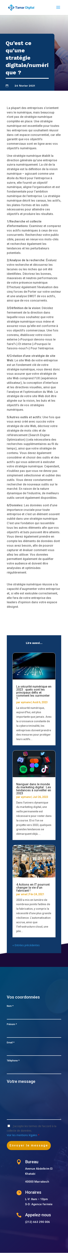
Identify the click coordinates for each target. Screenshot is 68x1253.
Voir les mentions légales (22, 1135)
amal (24, 894)
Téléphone (13, 1060)
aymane (26, 702)
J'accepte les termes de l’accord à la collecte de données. (31, 1130)
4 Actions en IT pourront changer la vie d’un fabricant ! (33, 887)
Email (10, 1042)
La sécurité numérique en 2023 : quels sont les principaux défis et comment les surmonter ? (33, 692)
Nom (10, 1006)
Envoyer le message (29, 1145)
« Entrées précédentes (26, 945)
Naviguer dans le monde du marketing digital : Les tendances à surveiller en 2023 (33, 788)
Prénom (12, 1024)
